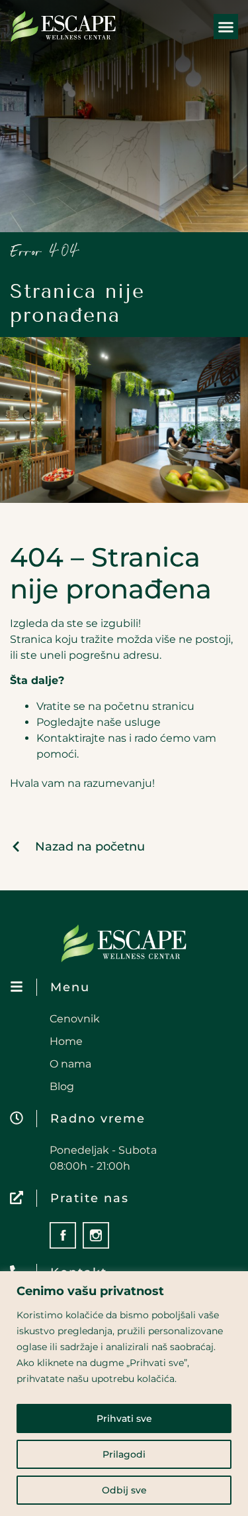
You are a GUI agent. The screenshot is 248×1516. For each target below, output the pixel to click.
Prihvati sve (124, 1418)
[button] (226, 26)
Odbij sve (124, 1490)
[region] (124, 1393)
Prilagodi (124, 1454)
